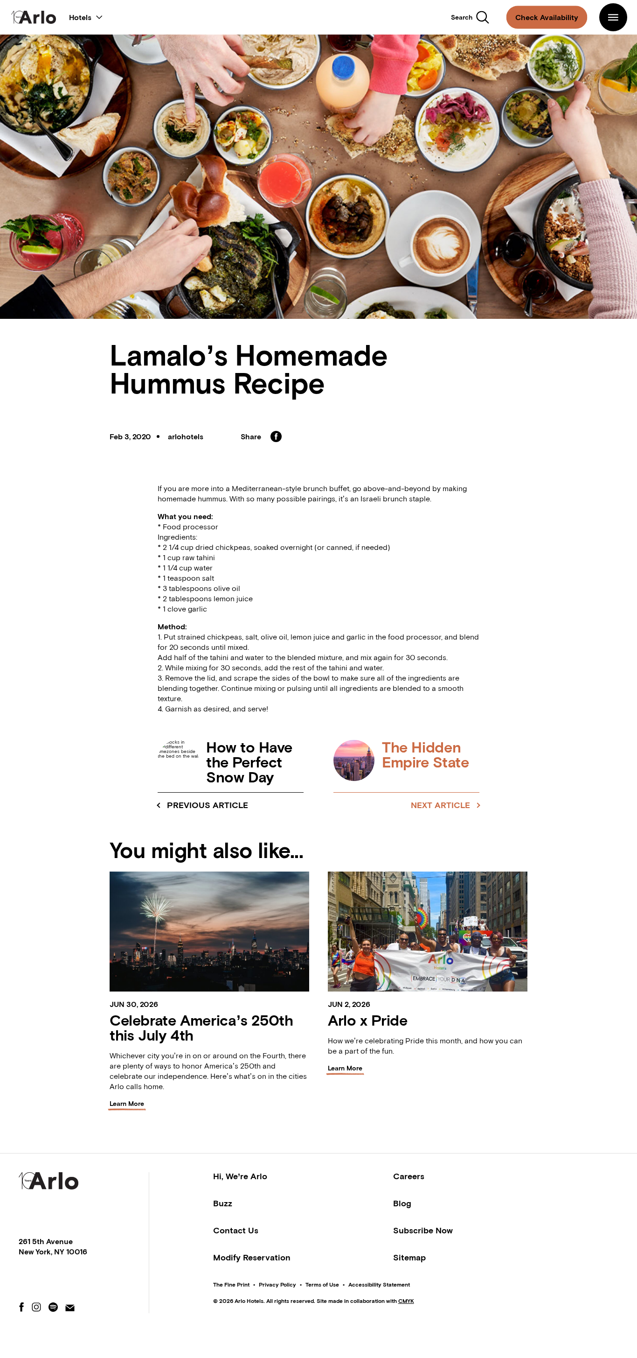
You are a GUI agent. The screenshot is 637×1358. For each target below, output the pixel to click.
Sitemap (409, 1257)
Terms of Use (322, 1284)
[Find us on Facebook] (21, 1307)
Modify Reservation (252, 1257)
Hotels (86, 15)
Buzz (222, 1203)
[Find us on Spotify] (53, 1307)
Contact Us (235, 1230)
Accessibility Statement (379, 1284)
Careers (408, 1176)
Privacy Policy (277, 1284)
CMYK (406, 1301)
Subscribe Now (423, 1230)
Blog (402, 1203)
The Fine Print (231, 1284)
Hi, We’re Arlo (240, 1176)
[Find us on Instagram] (36, 1307)
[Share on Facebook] (276, 436)
